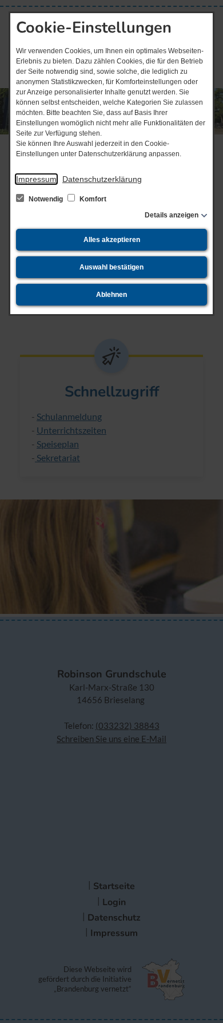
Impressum (36, 179)
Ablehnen (111, 295)
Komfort (92, 199)
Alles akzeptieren (111, 240)
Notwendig (46, 199)
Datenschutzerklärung (102, 179)
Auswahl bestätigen (111, 267)
